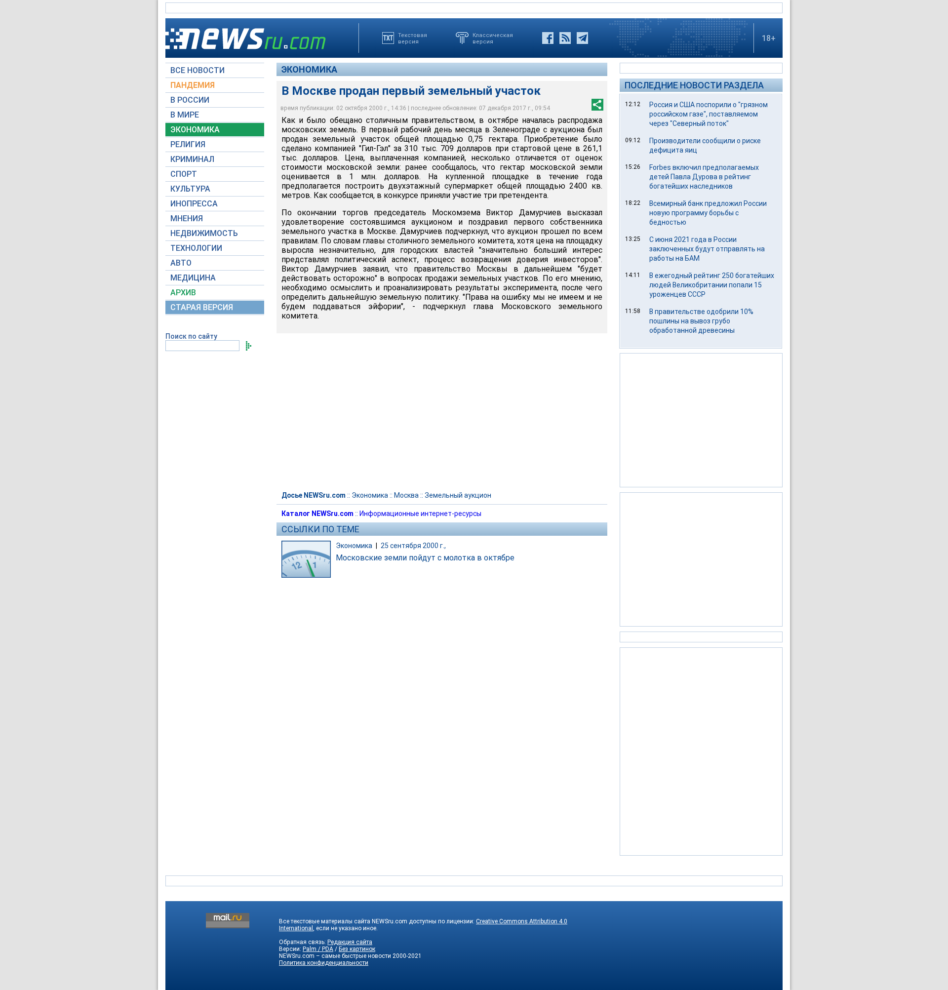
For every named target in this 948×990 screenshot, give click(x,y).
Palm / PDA (318, 949)
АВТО (181, 263)
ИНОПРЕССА (194, 203)
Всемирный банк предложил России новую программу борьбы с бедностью (708, 212)
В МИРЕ (184, 114)
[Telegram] (582, 38)
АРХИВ (183, 292)
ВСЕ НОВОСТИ (197, 70)
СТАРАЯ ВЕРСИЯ (201, 307)
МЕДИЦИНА (193, 277)
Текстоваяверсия (412, 38)
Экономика (309, 69)
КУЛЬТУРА (190, 189)
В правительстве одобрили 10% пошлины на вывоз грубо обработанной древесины (701, 321)
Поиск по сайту (191, 336)
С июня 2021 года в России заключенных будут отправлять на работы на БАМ (707, 249)
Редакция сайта (349, 942)
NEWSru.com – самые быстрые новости (335, 955)
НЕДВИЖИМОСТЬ (204, 233)
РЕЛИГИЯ (187, 144)
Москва (406, 495)
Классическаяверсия (493, 38)
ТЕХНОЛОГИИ (196, 248)
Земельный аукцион (458, 495)
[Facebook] (547, 38)
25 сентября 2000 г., (413, 546)
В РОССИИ (189, 100)
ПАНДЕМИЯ (192, 85)
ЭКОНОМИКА (195, 129)
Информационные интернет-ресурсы (420, 513)
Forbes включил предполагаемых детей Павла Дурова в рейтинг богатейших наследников (704, 176)
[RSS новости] (565, 38)
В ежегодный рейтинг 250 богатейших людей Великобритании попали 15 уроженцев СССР (711, 285)
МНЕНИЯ (186, 218)
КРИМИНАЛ (192, 159)
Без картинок (357, 949)
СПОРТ (183, 174)
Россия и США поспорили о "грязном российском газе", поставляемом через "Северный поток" (708, 114)
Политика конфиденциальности (323, 962)
